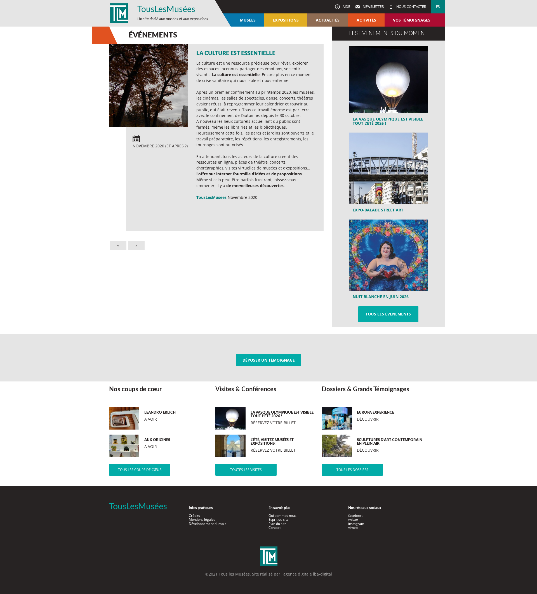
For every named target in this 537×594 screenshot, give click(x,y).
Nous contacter (410, 6)
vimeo (353, 527)
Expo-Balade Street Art (378, 210)
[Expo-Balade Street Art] (388, 174)
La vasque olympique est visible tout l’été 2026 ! (388, 121)
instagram (356, 523)
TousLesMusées (166, 9)
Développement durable (208, 523)
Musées (248, 20)
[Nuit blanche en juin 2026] (388, 261)
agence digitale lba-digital (307, 574)
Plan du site (277, 523)
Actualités (328, 20)
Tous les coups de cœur (139, 469)
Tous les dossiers (352, 469)
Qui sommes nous (282, 515)
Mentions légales (202, 519)
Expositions (286, 20)
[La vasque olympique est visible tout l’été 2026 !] (388, 87)
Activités (366, 20)
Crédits (194, 515)
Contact (274, 527)
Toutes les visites (246, 469)
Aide (346, 6)
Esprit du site (278, 519)
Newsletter (373, 6)
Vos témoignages (411, 20)
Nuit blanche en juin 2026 (381, 296)
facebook (355, 515)
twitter (353, 519)
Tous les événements (388, 314)
